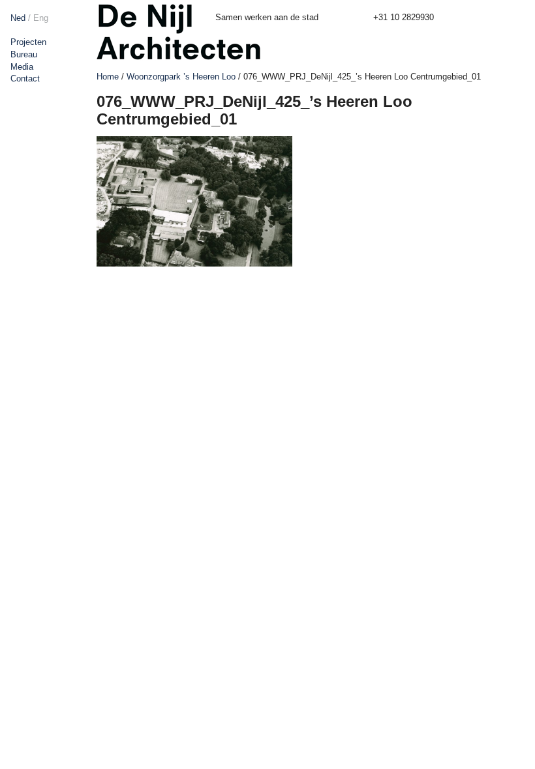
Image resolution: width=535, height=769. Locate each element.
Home (108, 76)
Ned (17, 18)
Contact (25, 78)
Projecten (28, 42)
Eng (40, 18)
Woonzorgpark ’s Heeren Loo (181, 76)
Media (21, 67)
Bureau (23, 54)
